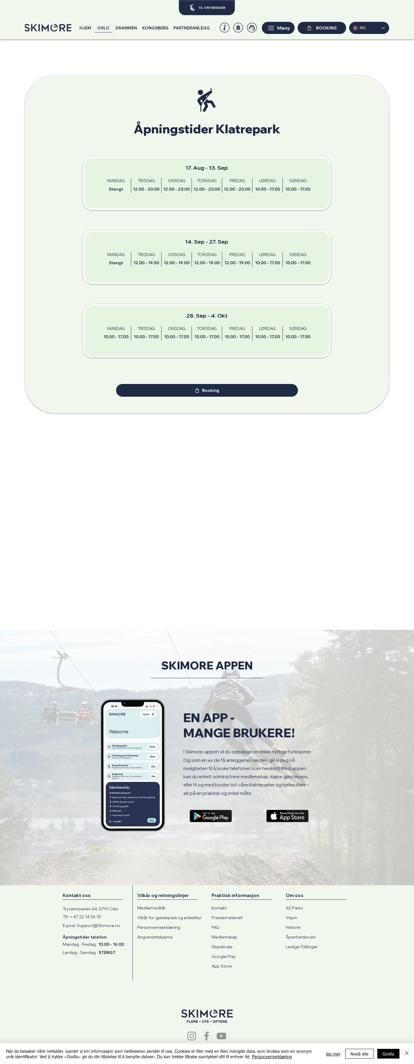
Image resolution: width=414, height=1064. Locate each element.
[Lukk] (406, 1053)
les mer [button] (333, 1054)
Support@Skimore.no (98, 925)
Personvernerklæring (272, 1056)
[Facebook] (206, 1036)
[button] (238, 28)
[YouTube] (221, 1036)
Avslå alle (359, 1054)
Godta (388, 1054)
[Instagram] (192, 1036)
